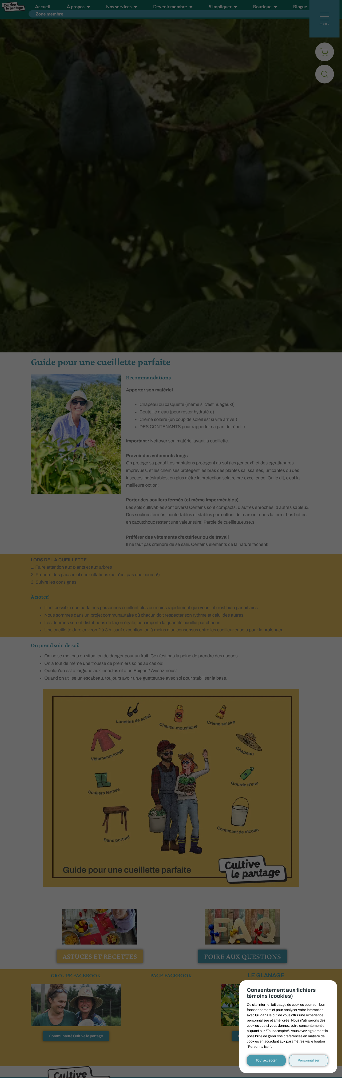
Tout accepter (266, 1060)
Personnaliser (308, 1060)
